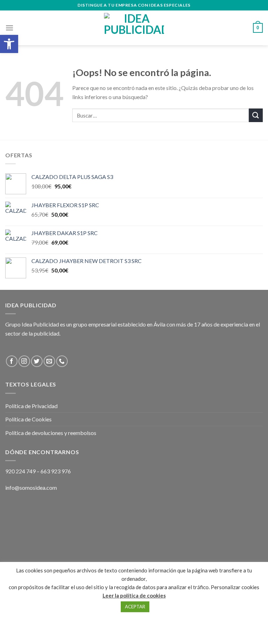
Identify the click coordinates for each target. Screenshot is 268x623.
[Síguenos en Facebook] (11, 361)
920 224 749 (20, 471)
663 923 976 (55, 471)
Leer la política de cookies (134, 595)
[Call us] (62, 361)
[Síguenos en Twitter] (37, 361)
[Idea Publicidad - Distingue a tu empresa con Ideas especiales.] (134, 27)
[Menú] (9, 27)
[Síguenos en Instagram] (24, 361)
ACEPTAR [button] (135, 606)
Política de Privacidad (31, 406)
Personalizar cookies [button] (235, 587)
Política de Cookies (28, 419)
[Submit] (256, 115)
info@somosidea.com (31, 487)
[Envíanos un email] (49, 361)
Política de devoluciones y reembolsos (50, 432)
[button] (9, 44)
